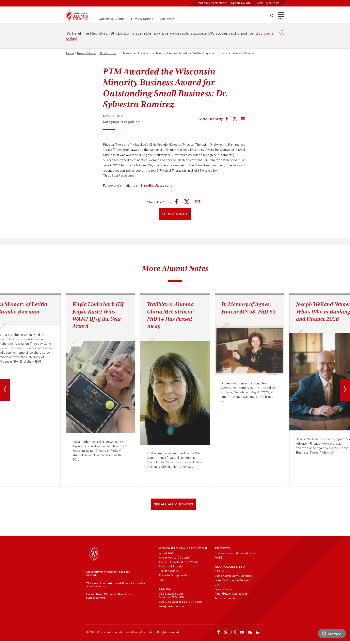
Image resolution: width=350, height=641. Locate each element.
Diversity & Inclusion (171, 566)
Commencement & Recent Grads (235, 553)
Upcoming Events (111, 19)
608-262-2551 (168, 602)
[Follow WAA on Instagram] (233, 632)
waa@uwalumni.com (172, 606)
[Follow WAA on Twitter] (225, 632)
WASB (218, 557)
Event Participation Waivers (231, 580)
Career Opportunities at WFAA (178, 562)
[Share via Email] (243, 119)
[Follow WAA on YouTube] (241, 632)
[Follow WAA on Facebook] (217, 632)
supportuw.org (96, 597)
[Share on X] (235, 119)
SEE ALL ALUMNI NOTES (173, 504)
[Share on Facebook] (227, 119)
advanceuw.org (96, 586)
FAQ (161, 580)
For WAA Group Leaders (174, 575)
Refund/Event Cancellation (231, 593)
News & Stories (142, 19)
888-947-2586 (192, 602)
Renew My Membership (211, 3)
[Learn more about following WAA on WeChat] (250, 632)
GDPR (218, 584)
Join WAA (167, 19)
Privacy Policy (223, 589)
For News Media (169, 571)
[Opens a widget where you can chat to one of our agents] (331, 634)
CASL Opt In (222, 571)
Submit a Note (175, 214)
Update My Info (241, 3)
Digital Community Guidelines (233, 576)
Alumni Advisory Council (174, 557)
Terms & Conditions (226, 598)
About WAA (166, 553)
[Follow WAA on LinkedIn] (258, 632)
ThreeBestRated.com (155, 185)
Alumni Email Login (267, 3)
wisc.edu (91, 575)
